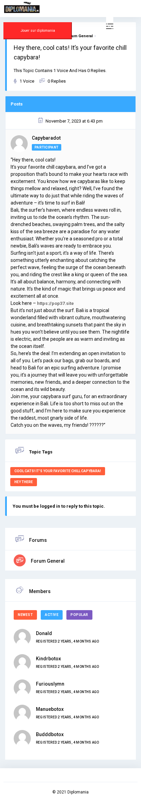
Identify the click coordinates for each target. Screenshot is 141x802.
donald (44, 633)
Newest (25, 615)
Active (52, 615)
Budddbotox (50, 734)
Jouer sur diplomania (38, 30)
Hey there (23, 482)
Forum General (47, 561)
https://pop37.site (55, 303)
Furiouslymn (50, 684)
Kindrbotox (48, 658)
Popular (79, 615)
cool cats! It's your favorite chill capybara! (57, 471)
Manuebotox (50, 709)
